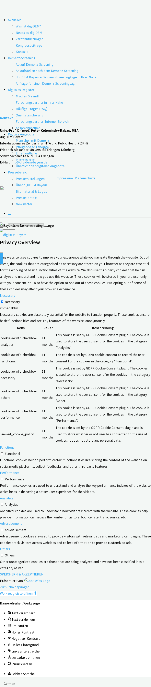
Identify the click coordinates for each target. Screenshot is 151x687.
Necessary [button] (7, 295)
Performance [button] (9, 472)
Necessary (12, 301)
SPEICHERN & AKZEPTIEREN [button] (21, 574)
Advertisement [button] (11, 523)
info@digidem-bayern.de (29, 162)
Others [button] (5, 549)
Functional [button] (7, 447)
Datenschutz (85, 178)
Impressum (64, 178)
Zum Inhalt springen (14, 587)
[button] (18, 593)
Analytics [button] (6, 498)
